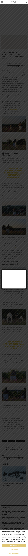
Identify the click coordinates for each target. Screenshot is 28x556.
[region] (14, 543)
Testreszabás (14, 549)
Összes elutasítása (14, 553)
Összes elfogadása (14, 545)
